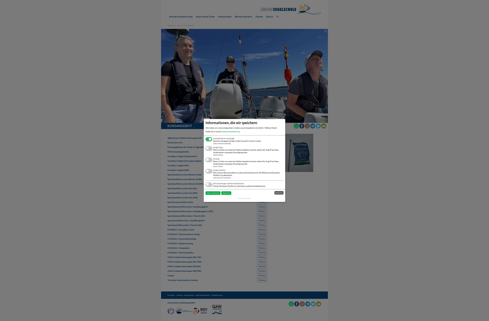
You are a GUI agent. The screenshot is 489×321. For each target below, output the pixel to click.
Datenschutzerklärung (231, 132)
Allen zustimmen (213, 193)
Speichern (226, 193)
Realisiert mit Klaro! (244, 198)
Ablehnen (279, 193)
